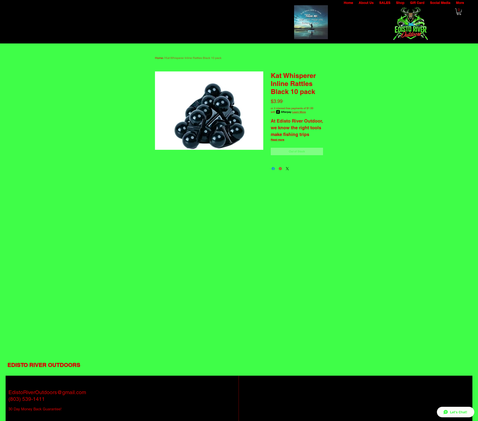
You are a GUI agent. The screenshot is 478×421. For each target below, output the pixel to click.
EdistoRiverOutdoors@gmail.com (47, 392)
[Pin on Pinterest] (280, 168)
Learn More (299, 111)
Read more (277, 139)
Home (159, 58)
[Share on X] (287, 168)
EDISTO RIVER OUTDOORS (43, 364)
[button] (459, 11)
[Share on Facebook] (273, 168)
